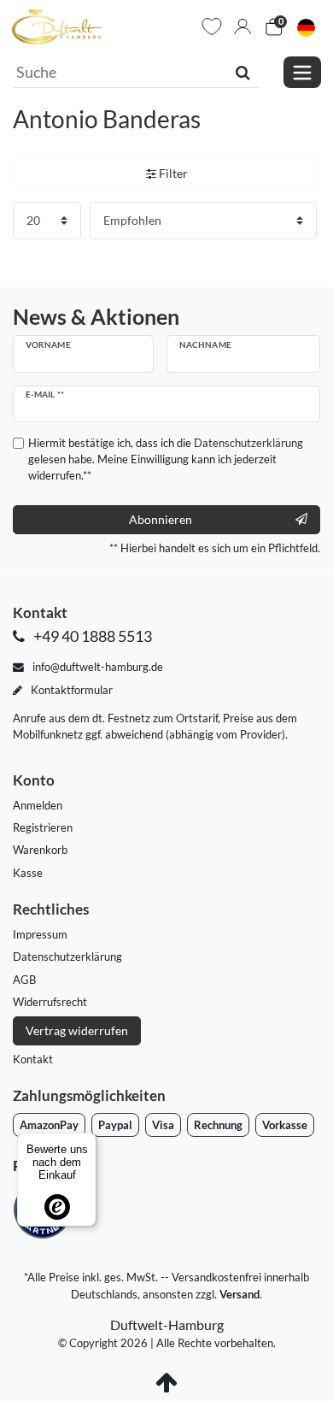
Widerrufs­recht (50, 1002)
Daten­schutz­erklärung (67, 956)
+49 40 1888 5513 (91, 636)
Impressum (40, 934)
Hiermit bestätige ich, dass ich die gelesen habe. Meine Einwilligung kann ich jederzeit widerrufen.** (165, 459)
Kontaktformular (70, 690)
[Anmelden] (242, 26)
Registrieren (43, 827)
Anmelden (37, 805)
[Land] (306, 27)
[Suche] (243, 71)
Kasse (28, 873)
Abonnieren (160, 519)
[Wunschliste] (212, 26)
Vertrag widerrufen (77, 1030)
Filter (172, 173)
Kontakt (33, 1059)
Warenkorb (40, 849)
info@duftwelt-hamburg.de (96, 667)
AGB (24, 979)
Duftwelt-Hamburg (167, 1324)
